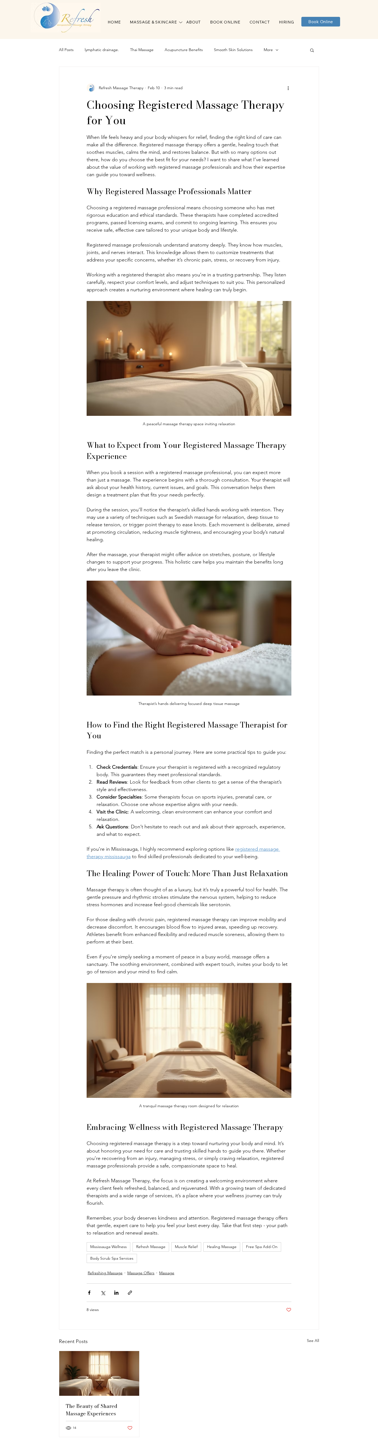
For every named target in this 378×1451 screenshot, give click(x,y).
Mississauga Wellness (108, 1246)
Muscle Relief (186, 1246)
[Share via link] (130, 1292)
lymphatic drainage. (102, 49)
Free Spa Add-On (262, 1246)
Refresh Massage (150, 1246)
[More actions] (288, 87)
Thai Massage (142, 49)
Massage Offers (140, 1272)
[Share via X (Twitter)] (102, 1292)
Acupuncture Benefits (184, 49)
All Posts (66, 49)
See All (313, 1340)
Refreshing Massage (105, 1272)
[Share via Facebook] (89, 1292)
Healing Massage (222, 1246)
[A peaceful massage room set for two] (99, 1373)
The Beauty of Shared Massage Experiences (91, 1409)
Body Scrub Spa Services (111, 1258)
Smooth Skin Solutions (233, 49)
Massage (166, 1272)
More (268, 49)
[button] (153, 22)
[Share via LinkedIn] (116, 1292)
